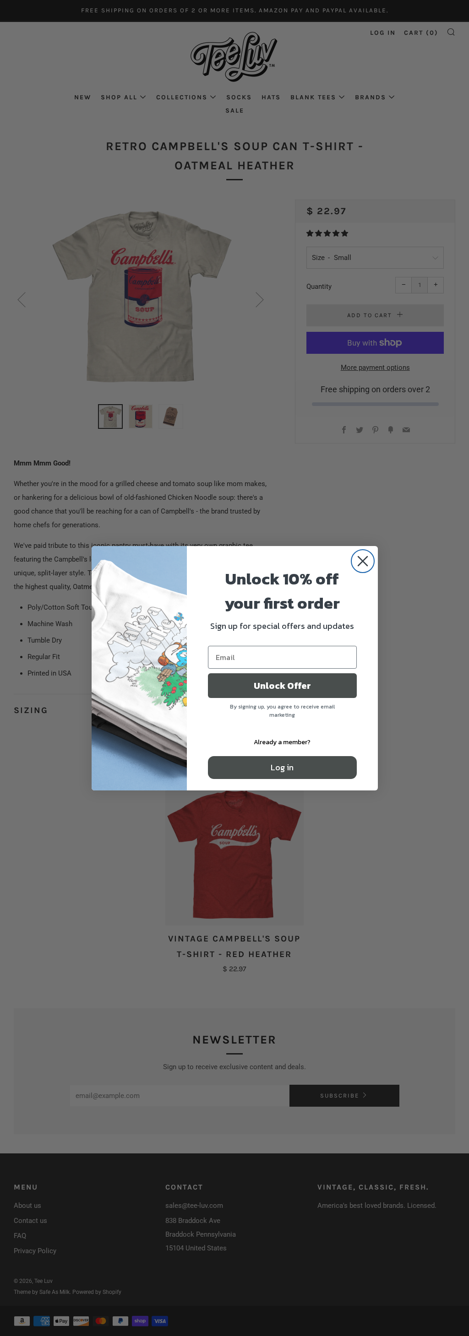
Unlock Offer (282, 685)
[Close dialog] (362, 561)
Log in (282, 767)
